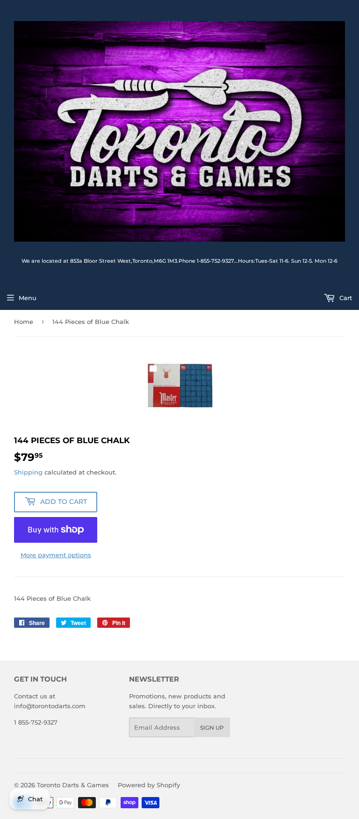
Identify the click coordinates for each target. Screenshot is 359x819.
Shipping (28, 472)
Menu (27, 298)
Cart (344, 298)
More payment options (56, 555)
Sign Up (212, 727)
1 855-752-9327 (35, 722)
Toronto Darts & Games (73, 785)
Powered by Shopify (149, 785)
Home (23, 321)
